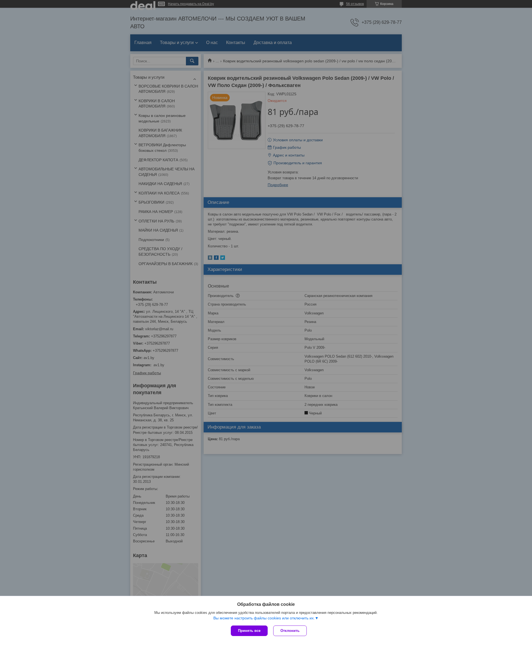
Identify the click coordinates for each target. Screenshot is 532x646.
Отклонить (290, 631)
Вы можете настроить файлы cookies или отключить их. (264, 618)
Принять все (249, 631)
